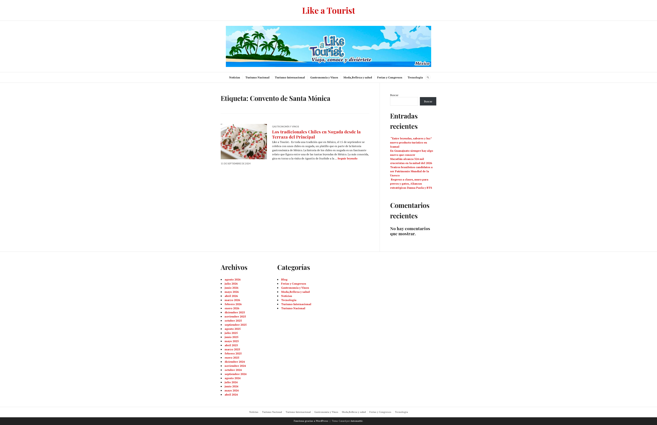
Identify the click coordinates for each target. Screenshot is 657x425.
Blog (284, 279)
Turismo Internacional (290, 77)
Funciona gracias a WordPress (311, 420)
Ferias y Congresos (389, 77)
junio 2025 (231, 337)
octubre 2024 (233, 370)
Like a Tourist (328, 10)
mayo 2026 (232, 292)
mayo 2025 (232, 341)
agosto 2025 (233, 329)
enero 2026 (232, 308)
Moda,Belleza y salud (357, 77)
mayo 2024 (232, 390)
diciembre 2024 (235, 362)
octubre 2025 (233, 320)
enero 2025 (232, 357)
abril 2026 (231, 296)
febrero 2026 (233, 304)
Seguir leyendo (347, 158)
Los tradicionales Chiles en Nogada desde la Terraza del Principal (316, 134)
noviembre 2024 (235, 366)
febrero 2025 (233, 353)
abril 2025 (231, 345)
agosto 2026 (233, 279)
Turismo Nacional (257, 77)
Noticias (234, 77)
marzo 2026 (232, 300)
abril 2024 (231, 394)
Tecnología (415, 77)
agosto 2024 (233, 378)
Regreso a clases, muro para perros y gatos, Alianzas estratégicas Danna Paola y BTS (411, 184)
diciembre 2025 (235, 312)
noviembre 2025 (235, 316)
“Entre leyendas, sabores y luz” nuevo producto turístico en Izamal (411, 142)
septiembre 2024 (236, 374)
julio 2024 (231, 382)
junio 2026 (231, 288)
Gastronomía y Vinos (324, 77)
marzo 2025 (232, 349)
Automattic (356, 420)
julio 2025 (231, 333)
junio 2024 (231, 386)
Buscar (394, 95)
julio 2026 (231, 283)
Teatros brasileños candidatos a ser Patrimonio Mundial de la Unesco (411, 171)
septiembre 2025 (236, 325)
